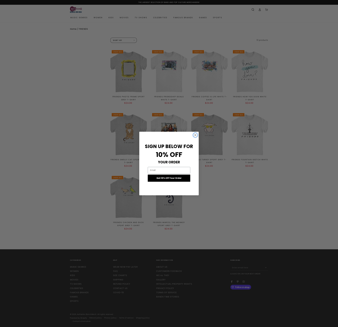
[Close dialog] (195, 135)
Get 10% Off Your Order (169, 178)
